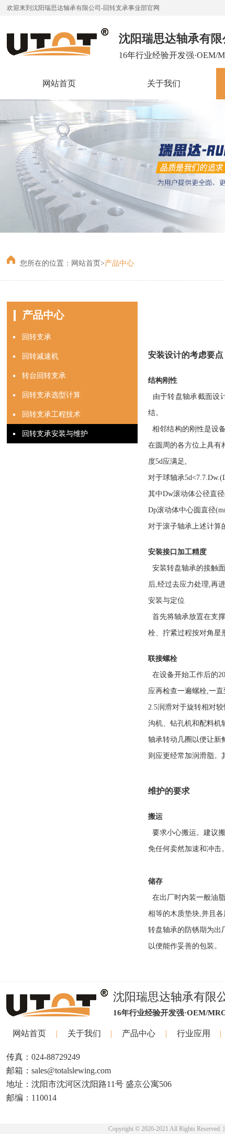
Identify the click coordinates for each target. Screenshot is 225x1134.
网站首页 (59, 83)
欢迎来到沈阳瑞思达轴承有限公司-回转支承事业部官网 (83, 8)
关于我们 (164, 83)
